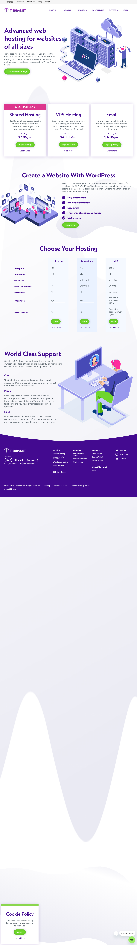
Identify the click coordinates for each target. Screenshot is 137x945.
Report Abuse (97, 460)
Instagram (124, 454)
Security (82, 10)
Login (125, 10)
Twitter (123, 450)
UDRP (87, 486)
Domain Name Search (78, 454)
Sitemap (47, 486)
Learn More (25, 151)
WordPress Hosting (60, 462)
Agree (19, 932)
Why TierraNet (98, 10)
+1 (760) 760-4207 (27, 463)
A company (12, 489)
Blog (94, 470)
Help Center (97, 454)
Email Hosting (58, 465)
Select (56, 322)
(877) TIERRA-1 (21, 460)
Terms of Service (60, 486)
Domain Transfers (80, 458)
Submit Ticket (97, 457)
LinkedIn (123, 458)
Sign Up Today (25, 144)
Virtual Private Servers (58, 458)
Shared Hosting (59, 454)
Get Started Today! (17, 71)
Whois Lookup (78, 462)
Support (113, 10)
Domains (67, 10)
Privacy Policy (76, 486)
